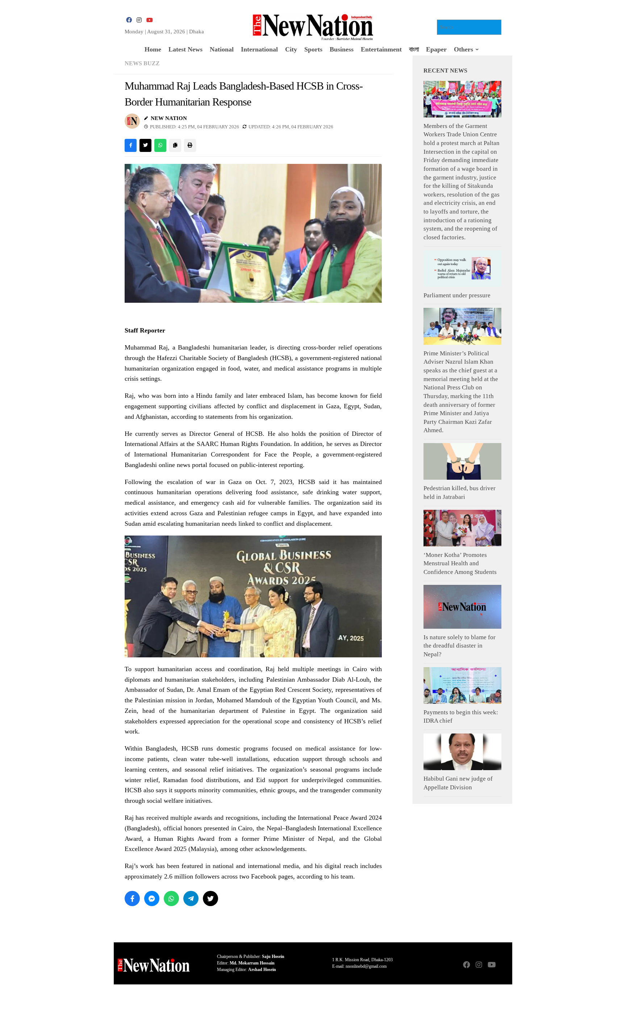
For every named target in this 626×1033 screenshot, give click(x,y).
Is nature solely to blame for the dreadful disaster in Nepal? (459, 646)
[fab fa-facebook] (129, 20)
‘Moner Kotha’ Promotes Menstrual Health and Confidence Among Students (460, 563)
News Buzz (142, 63)
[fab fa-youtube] (149, 20)
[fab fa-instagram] (139, 20)
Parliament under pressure (457, 295)
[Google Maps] (503, 965)
